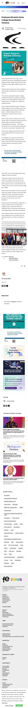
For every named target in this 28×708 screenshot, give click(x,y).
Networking (5, 687)
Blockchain (15, 504)
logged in (13, 301)
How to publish (5, 666)
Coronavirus (7, 518)
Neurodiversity (19, 542)
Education (4, 609)
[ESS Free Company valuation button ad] (14, 321)
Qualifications (13, 548)
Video (3, 659)
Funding (16, 524)
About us (4, 594)
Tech (11, 560)
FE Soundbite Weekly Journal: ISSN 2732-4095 (13, 636)
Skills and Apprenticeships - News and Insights (13, 258)
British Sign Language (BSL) (10, 507)
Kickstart (6, 530)
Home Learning (7, 527)
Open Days (4, 688)
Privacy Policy (5, 601)
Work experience (8, 566)
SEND (5, 551)
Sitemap (4, 602)
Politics (5, 548)
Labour (12, 530)
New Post (4, 668)
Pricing (3, 643)
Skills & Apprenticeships (8, 615)
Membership (5, 674)
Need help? (4, 675)
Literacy (6, 536)
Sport (5, 554)
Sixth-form (11, 551)
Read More (4, 703)
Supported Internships (9, 557)
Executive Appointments (8, 623)
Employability (5, 612)
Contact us (4, 595)
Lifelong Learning (19, 533)
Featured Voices (6, 635)
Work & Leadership (6, 614)
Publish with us (5, 598)
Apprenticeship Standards (10, 498)
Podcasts (4, 657)
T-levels (6, 560)
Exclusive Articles (6, 633)
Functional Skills (8, 524)
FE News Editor (9, 27)
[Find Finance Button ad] (14, 383)
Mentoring (6, 542)
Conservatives (7, 510)
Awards (4, 682)
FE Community (5, 597)
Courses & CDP (5, 685)
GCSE (21, 524)
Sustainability (20, 557)
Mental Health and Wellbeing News (12, 539)
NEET (12, 542)
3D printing (6, 495)
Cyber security (15, 518)
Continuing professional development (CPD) (13, 514)
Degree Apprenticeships (10, 521)
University (6, 563)
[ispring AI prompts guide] (14, 367)
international (17, 527)
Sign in (23, 3)
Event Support (5, 650)
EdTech (4, 611)
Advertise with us (6, 599)
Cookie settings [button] (9, 705)
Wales (12, 563)
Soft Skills (18, 551)
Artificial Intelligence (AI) (10, 501)
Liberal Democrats (8, 533)
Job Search (5, 626)
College (21, 507)
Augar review (7, 504)
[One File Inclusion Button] (14, 352)
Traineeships (18, 560)
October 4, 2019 (9, 29)
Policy (21, 545)
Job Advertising (6, 647)
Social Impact (5, 616)
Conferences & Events (7, 684)
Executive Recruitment (7, 625)
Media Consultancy (6, 649)
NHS (5, 545)
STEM (10, 554)
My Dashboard (5, 670)
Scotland (20, 548)
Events (3, 671)
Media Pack (5, 645)
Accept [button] (19, 705)
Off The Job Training (13, 545)
